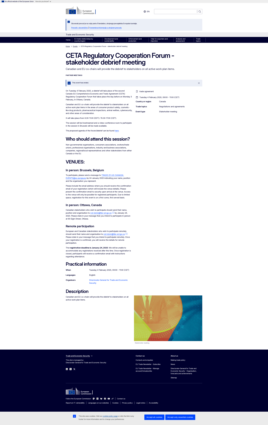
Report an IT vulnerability (75, 403)
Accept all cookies (154, 417)
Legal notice (140, 403)
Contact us (121, 399)
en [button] (148, 11)
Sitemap (174, 378)
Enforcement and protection (135, 40)
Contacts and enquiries (144, 360)
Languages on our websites (98, 403)
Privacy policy (127, 403)
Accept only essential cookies (180, 417)
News (173, 364)
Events (75, 46)
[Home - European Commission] (83, 10)
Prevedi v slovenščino (79, 28)
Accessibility (153, 403)
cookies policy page (110, 416)
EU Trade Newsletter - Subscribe (148, 364)
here (117, 131)
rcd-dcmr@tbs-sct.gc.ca (100, 213)
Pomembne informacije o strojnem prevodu (105, 28)
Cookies (115, 403)
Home (68, 40)
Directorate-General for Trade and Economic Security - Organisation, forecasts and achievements (183, 371)
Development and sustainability (111, 40)
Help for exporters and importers (159, 40)
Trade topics (198, 40)
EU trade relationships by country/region (83, 40)
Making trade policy (178, 360)
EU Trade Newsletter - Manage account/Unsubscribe (147, 369)
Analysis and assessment (180, 40)
